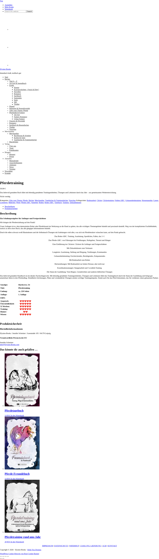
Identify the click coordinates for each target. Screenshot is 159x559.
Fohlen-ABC (119, 200)
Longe (155, 200)
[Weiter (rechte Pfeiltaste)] (3, 558)
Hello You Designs (34, 550)
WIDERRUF (74, 546)
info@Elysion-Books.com (9, 345)
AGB (104, 546)
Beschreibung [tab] (10, 206)
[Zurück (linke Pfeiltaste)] (1, 558)
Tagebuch (58, 203)
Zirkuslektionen (75, 203)
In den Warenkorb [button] (17, 415)
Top (1, 1)
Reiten (41, 203)
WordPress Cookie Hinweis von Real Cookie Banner (19, 554)
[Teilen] (6, 556)
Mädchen (11, 203)
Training (66, 203)
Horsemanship (147, 200)
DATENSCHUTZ (61, 546)
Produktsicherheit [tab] (11, 209)
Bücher (31, 200)
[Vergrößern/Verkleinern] (1, 556)
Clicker (99, 200)
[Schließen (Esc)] (8, 556)
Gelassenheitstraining (133, 200)
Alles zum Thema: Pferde (18, 200)
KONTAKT (112, 546)
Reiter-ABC (49, 203)
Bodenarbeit (91, 200)
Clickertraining (108, 200)
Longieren (4, 203)
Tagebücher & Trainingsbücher (56, 200)
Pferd (18, 203)
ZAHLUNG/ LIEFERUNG (90, 546)
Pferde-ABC (25, 203)
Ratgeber (34, 203)
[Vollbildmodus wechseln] (3, 556)
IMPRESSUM (47, 546)
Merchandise (39, 200)
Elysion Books (5, 69)
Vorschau (72, 200)
